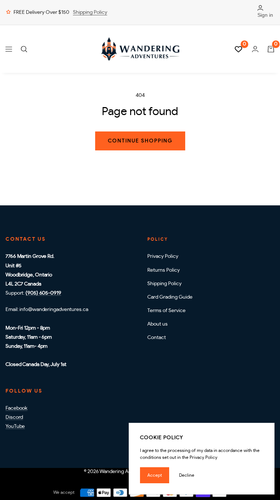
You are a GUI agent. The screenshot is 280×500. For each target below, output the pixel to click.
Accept (154, 475)
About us (157, 324)
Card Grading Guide (169, 297)
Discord (14, 417)
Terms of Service (166, 310)
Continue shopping (140, 140)
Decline (186, 475)
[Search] (24, 49)
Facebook (16, 408)
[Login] (255, 49)
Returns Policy (163, 270)
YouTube (15, 426)
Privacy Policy (162, 256)
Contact (156, 337)
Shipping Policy (90, 12)
